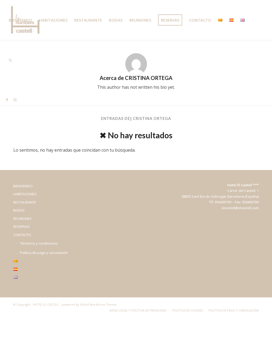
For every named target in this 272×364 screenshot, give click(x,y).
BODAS (19, 210)
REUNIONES (22, 218)
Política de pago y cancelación (44, 252)
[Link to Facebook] (7, 100)
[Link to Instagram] (15, 100)
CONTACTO (22, 234)
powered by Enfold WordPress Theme (89, 304)
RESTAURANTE (24, 202)
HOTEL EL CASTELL (46, 304)
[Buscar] (10, 60)
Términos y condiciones (39, 243)
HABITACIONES (25, 194)
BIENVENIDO (23, 186)
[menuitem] (20, 20)
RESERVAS (21, 226)
